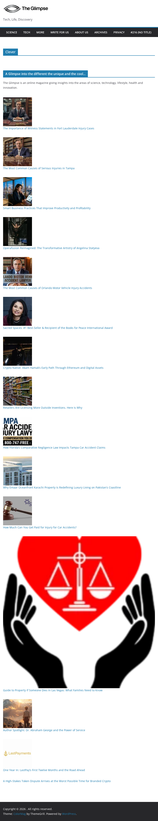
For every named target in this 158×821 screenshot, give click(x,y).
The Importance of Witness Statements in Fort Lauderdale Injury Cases (48, 128)
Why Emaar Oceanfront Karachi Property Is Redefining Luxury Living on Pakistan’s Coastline (62, 487)
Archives (100, 32)
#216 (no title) (141, 32)
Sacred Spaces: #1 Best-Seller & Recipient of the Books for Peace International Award (58, 328)
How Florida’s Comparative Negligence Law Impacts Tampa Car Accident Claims (54, 447)
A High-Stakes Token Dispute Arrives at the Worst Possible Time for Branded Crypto (57, 781)
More (40, 32)
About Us (81, 32)
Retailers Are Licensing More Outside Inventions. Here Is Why (42, 407)
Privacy (118, 32)
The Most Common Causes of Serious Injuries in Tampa (39, 168)
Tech (26, 32)
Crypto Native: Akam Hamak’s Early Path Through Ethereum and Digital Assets (53, 368)
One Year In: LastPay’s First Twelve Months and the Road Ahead (44, 770)
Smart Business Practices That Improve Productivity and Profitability (47, 208)
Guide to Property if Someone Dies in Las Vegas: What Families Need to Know (53, 690)
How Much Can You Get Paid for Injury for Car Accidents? (39, 527)
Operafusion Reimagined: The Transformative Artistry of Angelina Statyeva (51, 248)
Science (11, 32)
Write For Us (59, 32)
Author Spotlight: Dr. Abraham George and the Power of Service (44, 730)
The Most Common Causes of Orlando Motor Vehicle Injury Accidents (47, 288)
